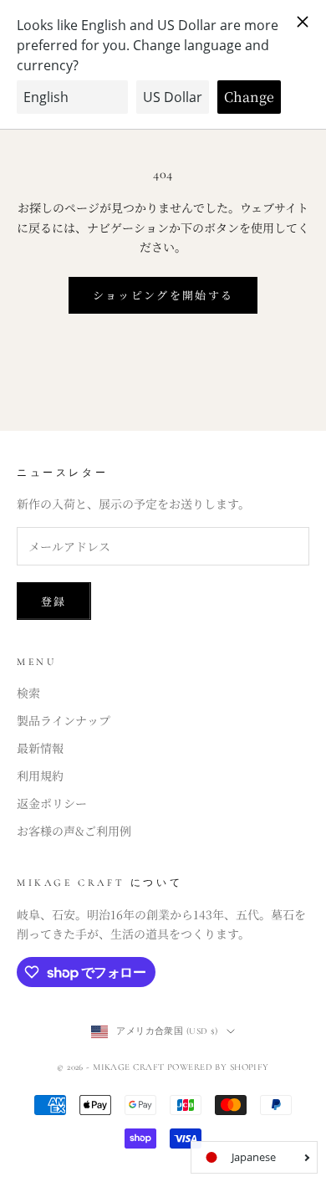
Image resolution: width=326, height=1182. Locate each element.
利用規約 (40, 775)
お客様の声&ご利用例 (74, 830)
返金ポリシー (52, 803)
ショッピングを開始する (163, 295)
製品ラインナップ (63, 720)
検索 (28, 692)
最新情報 (40, 747)
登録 (54, 601)
